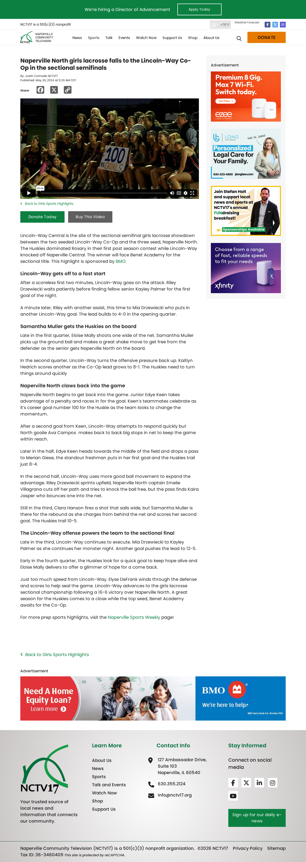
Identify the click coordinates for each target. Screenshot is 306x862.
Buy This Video (90, 217)
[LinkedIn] (259, 782)
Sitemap (276, 848)
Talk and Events (109, 785)
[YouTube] (233, 796)
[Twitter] (275, 24)
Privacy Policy (247, 848)
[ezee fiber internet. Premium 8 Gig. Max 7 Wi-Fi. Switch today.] (246, 96)
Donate (267, 37)
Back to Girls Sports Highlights (49, 203)
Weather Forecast (247, 22)
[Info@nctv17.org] (174, 795)
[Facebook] (267, 24)
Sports (93, 37)
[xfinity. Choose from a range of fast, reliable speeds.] (246, 268)
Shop (192, 37)
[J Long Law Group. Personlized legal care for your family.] (246, 153)
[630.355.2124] (171, 784)
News (77, 37)
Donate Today (42, 217)
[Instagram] (283, 24)
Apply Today (199, 9)
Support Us (172, 37)
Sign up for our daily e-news (257, 818)
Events (124, 37)
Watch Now (146, 37)
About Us (211, 37)
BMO (121, 261)
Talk (109, 37)
